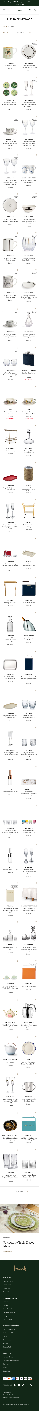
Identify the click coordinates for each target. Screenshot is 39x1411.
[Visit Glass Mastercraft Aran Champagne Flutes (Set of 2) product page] (10, 1074)
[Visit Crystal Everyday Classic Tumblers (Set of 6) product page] (10, 538)
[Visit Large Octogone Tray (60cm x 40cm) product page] (10, 462)
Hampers (6, 1316)
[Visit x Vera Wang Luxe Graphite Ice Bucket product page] (29, 233)
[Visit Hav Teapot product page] (10, 1037)
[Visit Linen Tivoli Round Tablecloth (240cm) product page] (29, 883)
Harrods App (7, 1319)
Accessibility (7, 1392)
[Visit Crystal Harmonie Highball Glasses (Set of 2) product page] (10, 1150)
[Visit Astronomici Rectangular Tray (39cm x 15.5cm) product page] (29, 766)
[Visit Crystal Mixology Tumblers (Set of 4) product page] (29, 805)
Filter (31, 32)
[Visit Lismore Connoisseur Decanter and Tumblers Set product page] (29, 922)
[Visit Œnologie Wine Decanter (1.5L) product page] (29, 425)
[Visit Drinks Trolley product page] (10, 425)
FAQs (5, 1336)
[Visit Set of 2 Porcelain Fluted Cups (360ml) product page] (29, 155)
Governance (7, 1371)
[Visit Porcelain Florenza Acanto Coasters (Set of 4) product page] (10, 77)
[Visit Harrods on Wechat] (31, 1385)
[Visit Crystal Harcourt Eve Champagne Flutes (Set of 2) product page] (10, 499)
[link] (19, 1218)
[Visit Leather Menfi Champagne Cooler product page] (29, 462)
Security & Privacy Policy (11, 1397)
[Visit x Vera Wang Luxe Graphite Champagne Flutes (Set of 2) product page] (29, 77)
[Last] (32, 1191)
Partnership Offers (9, 1333)
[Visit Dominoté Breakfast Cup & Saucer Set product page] (29, 386)
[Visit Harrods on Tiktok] (23, 1385)
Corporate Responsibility (11, 1360)
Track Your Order (9, 1309)
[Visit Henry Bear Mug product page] (10, 40)
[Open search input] (8, 10)
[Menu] (4, 10)
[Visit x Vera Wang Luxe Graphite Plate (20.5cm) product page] (29, 40)
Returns (5, 1305)
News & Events (8, 1292)
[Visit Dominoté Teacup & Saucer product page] (10, 386)
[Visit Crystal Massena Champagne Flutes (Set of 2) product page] (29, 844)
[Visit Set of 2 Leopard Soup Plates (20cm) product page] (10, 1113)
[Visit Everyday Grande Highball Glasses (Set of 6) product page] (10, 805)
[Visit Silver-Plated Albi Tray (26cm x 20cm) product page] (10, 651)
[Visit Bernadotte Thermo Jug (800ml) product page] (29, 1000)
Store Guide (7, 1284)
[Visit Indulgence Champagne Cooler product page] (29, 612)
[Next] (27, 1191)
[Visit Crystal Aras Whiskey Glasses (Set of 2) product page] (29, 1150)
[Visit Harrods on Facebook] (15, 1385)
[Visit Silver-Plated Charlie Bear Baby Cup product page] (29, 1074)
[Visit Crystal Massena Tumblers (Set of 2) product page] (29, 690)
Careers (6, 1364)
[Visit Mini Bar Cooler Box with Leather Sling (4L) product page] (29, 1113)
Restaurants (7, 1288)
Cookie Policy (7, 1347)
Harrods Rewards (9, 1329)
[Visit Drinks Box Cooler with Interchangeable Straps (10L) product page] (29, 651)
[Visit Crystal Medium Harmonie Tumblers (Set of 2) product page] (29, 727)
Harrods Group (8, 1357)
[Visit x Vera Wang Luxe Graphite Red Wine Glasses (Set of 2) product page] (29, 116)
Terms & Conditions (9, 1395)
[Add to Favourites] (17, 40)
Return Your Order (9, 1312)
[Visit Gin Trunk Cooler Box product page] (29, 577)
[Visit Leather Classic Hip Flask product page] (29, 347)
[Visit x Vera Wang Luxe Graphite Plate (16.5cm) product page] (10, 194)
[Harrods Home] (19, 10)
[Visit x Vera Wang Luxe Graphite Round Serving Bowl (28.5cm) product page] (29, 270)
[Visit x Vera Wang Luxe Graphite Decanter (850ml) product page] (29, 309)
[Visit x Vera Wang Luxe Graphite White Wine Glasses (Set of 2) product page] (10, 155)
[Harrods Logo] (19, 1268)
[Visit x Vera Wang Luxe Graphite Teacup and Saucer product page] (10, 116)
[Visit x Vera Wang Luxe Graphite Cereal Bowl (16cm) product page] (29, 194)
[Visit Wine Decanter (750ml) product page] (10, 766)
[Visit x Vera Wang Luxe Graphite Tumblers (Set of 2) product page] (10, 347)
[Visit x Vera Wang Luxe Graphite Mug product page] (10, 233)
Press (5, 1367)
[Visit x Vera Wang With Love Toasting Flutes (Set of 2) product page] (10, 727)
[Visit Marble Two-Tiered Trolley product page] (29, 499)
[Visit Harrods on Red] (27, 1385)
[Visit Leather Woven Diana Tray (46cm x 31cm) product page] (29, 538)
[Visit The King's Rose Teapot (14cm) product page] (10, 1000)
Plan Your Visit (8, 1281)
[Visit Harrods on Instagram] (19, 1385)
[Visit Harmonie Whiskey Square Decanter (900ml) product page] (10, 612)
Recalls (5, 1343)
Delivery (5, 1302)
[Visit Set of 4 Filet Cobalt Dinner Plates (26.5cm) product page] (29, 1037)
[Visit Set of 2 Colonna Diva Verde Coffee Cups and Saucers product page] (10, 961)
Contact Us (7, 1340)
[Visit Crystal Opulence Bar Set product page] (10, 922)
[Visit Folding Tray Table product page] (10, 577)
